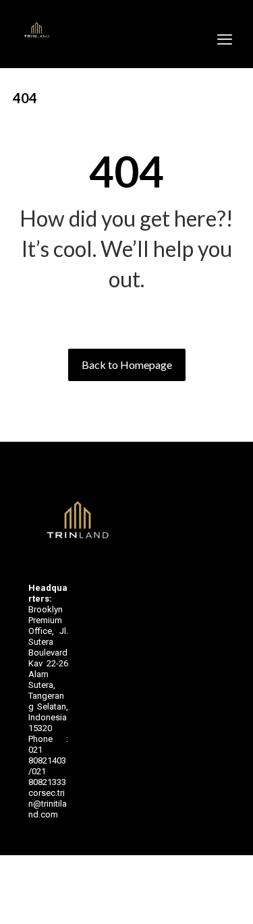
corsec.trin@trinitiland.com (47, 803)
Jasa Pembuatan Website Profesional (40, 821)
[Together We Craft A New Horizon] (36, 30)
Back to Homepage (127, 364)
